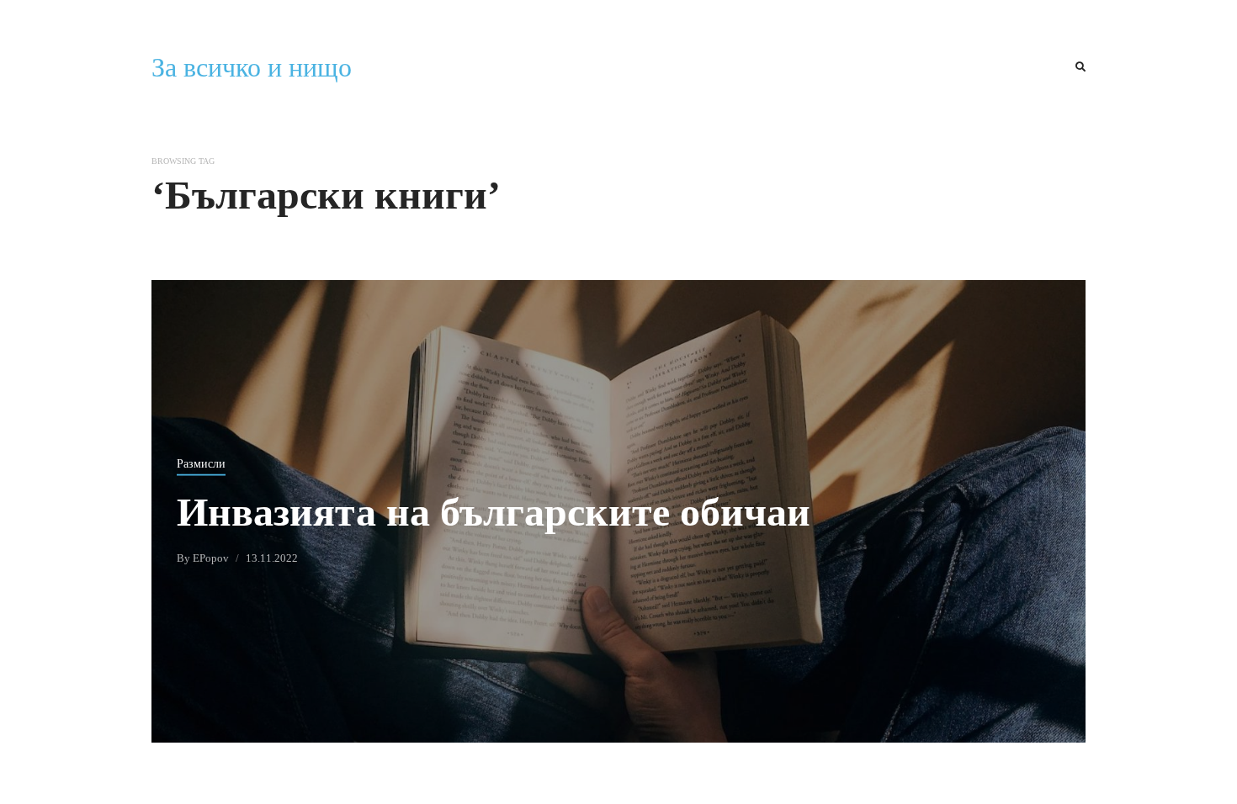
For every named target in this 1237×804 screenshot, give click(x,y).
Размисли (201, 463)
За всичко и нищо (251, 67)
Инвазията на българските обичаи (493, 511)
